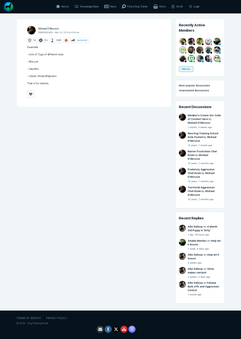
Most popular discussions (194, 85)
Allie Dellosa (195, 226)
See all (186, 69)
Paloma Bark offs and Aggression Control (203, 286)
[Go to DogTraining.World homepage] (8, 6)
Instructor (82, 40)
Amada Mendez (197, 240)
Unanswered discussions (194, 90)
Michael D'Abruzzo (199, 122)
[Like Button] (30, 94)
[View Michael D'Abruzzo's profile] (31, 30)
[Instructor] (73, 40)
